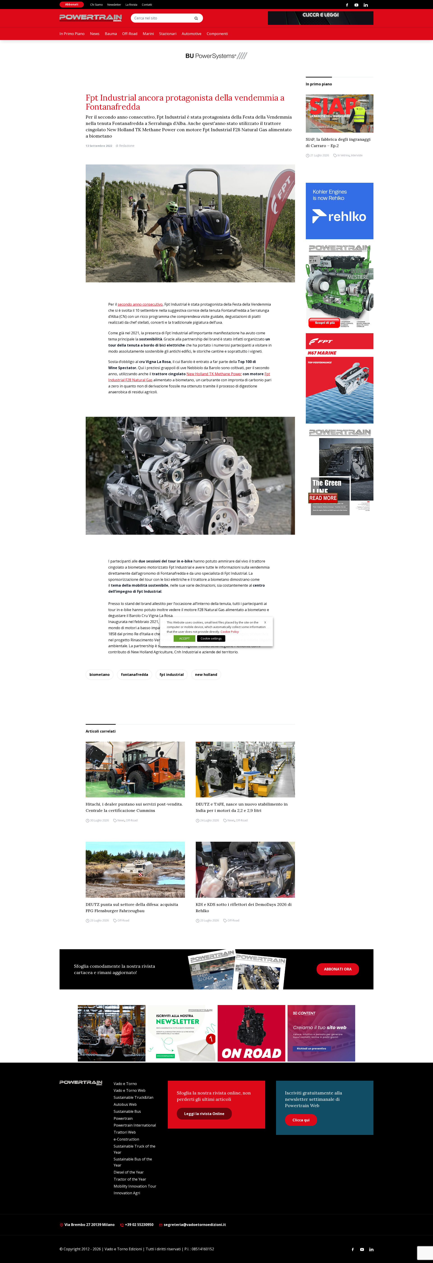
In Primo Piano (72, 33)
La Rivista (131, 5)
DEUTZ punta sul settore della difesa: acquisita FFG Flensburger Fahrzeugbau (132, 907)
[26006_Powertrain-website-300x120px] (216, 55)
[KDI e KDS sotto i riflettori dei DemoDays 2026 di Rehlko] (245, 870)
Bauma (111, 33)
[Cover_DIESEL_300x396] (339, 286)
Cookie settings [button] (211, 638)
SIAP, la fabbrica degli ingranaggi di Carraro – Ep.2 (338, 142)
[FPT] (339, 378)
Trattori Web (125, 1132)
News (94, 33)
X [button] (265, 622)
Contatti (147, 5)
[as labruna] (251, 1033)
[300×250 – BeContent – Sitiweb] (321, 1033)
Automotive (191, 33)
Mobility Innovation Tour (135, 1186)
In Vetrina (344, 155)
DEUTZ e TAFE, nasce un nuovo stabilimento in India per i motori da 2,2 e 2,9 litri (242, 807)
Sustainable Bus (127, 1111)
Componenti (217, 33)
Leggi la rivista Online (204, 1113)
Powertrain (123, 1118)
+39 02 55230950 (138, 1224)
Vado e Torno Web (129, 1090)
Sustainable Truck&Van (133, 1097)
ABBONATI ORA (338, 969)
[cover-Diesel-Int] (339, 470)
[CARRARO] (111, 1033)
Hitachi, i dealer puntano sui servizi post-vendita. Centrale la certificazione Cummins (134, 807)
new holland (206, 674)
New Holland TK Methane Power (214, 373)
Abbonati (71, 4)
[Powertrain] (91, 18)
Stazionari (167, 33)
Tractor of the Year (130, 1179)
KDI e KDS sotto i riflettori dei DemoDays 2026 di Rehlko (244, 907)
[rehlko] (339, 211)
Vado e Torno (125, 1083)
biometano (100, 674)
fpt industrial (171, 674)
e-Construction (126, 1139)
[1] (181, 1033)
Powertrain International (135, 1125)
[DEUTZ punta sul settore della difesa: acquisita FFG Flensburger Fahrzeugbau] (135, 870)
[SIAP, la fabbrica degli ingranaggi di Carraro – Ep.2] (339, 113)
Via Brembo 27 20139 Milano (89, 1224)
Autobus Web (125, 1104)
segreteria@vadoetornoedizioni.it (194, 1224)
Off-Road (129, 33)
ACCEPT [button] (184, 638)
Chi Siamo (96, 5)
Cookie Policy (230, 632)
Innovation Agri (127, 1192)
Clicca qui (301, 1120)
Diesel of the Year (129, 1172)
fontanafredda (134, 674)
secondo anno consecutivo (140, 304)
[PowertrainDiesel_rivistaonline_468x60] (320, 18)
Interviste (357, 155)
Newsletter (114, 5)
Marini (148, 33)
